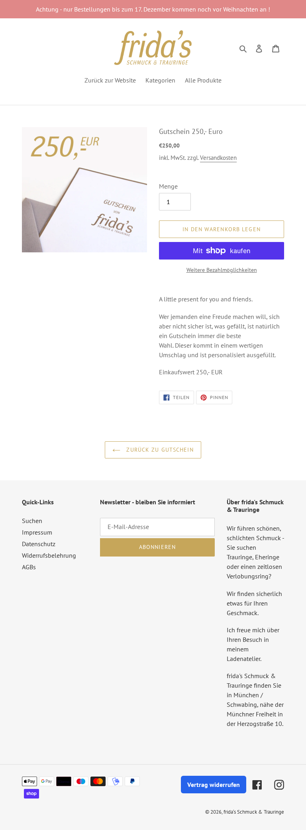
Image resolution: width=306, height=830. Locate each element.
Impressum (37, 532)
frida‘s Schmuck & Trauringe (254, 811)
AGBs (29, 567)
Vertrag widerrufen (213, 785)
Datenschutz (38, 544)
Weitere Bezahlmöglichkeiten (221, 269)
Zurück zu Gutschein (158, 449)
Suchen (32, 521)
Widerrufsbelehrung (49, 555)
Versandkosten (218, 157)
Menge (168, 186)
